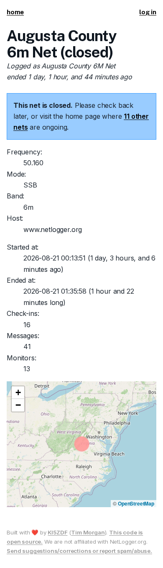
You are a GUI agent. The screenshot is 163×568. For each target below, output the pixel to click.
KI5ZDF (57, 532)
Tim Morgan (87, 532)
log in (147, 12)
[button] (18, 392)
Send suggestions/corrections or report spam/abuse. (79, 550)
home (15, 12)
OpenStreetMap (136, 503)
